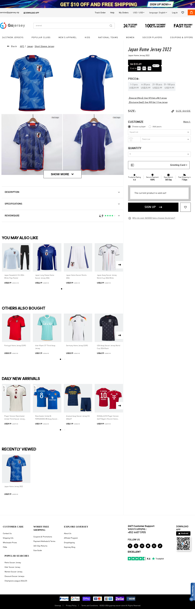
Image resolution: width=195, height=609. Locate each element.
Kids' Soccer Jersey (12, 567)
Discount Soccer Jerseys (14, 576)
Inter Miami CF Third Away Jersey (45, 347)
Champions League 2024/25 (16, 581)
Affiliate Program (71, 538)
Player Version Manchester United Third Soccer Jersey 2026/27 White (14, 418)
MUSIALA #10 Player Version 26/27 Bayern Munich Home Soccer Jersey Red (108, 418)
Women (130, 38)
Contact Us (7, 533)
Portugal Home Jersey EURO (15, 346)
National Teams (108, 38)
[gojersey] (12, 25)
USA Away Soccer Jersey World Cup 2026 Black (108, 347)
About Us (67, 533)
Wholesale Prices (10, 543)
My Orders (123, 12)
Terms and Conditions (89, 606)
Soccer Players (152, 38)
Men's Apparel (68, 38)
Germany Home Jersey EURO (77, 346)
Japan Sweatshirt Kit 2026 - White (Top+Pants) (14, 276)
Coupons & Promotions (42, 537)
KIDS (87, 38)
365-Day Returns (40, 546)
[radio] (105, 215)
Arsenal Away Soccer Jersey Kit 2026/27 (78, 417)
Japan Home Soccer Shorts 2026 (76, 276)
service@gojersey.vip (9, 12)
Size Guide (37, 550)
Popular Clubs (41, 38)
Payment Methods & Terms (44, 541)
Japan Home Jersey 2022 (13, 486)
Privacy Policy (71, 606)
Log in (175, 12)
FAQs (5, 547)
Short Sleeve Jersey (44, 46)
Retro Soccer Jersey (13, 563)
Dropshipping (69, 543)
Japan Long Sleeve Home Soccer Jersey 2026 (44, 276)
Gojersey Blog (69, 547)
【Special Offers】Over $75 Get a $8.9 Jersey (147, 98)
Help (112, 12)
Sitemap (58, 606)
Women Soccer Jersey (13, 572)
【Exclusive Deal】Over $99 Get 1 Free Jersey (148, 102)
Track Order (100, 12)
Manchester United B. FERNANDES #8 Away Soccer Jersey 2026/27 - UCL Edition (46, 418)
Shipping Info (8, 538)
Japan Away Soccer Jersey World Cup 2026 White (107, 276)
